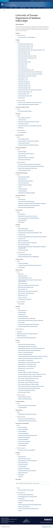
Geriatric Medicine (21, 214)
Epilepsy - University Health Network (25, 354)
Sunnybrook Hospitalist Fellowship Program (26, 201)
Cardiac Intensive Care (22, 65)
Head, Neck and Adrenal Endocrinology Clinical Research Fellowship (31, 166)
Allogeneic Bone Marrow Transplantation (25, 230)
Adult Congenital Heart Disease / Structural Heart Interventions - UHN (31, 49)
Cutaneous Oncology (22, 119)
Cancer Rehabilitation (22, 431)
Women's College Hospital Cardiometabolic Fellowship (28, 104)
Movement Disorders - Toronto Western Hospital (27, 364)
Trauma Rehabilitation (22, 445)
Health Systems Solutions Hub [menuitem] (47, 7)
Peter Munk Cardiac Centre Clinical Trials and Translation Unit (29, 102)
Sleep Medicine (21, 474)
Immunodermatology (22, 132)
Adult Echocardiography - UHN (24, 51)
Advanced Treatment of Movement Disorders (26, 344)
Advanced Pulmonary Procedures (24, 458)
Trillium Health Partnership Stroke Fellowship (26, 390)
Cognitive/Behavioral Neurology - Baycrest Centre (27, 346)
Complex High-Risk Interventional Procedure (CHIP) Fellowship (30, 71)
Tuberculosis (20, 476)
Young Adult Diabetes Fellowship (24, 170)
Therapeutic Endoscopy (22, 188)
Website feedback (48, 0)
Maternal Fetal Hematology (23, 240)
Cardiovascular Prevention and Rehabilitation (26, 37)
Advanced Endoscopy (22, 178)
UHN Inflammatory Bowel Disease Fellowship (26, 192)
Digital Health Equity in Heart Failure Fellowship (27, 75)
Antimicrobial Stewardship (23, 263)
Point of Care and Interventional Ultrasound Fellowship (28, 324)
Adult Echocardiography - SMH (24, 53)
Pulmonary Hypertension (23, 472)
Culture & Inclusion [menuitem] (4, 7)
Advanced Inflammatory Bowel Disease (25, 180)
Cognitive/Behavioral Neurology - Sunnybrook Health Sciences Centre (31, 348)
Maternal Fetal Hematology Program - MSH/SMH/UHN (28, 256)
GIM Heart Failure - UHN (22, 79)
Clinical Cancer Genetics (22, 275)
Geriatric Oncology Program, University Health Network (28, 218)
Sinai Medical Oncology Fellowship (24, 299)
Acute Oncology (21, 303)
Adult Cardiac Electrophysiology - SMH (25, 43)
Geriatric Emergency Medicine (24, 142)
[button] (32, 483)
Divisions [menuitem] (29, 7)
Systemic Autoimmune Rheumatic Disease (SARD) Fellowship (29, 504)
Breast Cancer (21, 273)
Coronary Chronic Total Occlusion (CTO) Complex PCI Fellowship (30, 73)
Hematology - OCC (21, 234)
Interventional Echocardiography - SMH (25, 45)
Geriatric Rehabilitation (22, 220)
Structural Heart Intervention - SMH (25, 95)
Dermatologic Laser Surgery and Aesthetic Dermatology (28, 121)
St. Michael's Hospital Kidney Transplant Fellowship (28, 326)
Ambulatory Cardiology (22, 59)
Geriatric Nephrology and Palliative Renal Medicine (26, 337)
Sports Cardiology (21, 97)
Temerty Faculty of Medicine (4, 0)
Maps (35, 0)
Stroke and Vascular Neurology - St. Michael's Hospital (28, 384)
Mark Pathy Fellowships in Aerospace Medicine (27, 405)
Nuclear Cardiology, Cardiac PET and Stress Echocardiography (30, 89)
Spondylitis (20, 502)
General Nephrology (22, 312)
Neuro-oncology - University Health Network (26, 380)
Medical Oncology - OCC (22, 289)
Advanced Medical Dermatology (24, 117)
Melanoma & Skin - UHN (22, 295)
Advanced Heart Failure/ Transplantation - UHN (27, 57)
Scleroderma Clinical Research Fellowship (26, 500)
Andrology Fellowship (22, 151)
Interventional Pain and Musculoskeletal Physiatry (27, 435)
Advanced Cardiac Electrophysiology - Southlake (27, 55)
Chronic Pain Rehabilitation (23, 433)
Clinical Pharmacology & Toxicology (25, 111)
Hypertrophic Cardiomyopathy (24, 81)
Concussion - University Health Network (25, 352)
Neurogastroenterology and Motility (25, 184)
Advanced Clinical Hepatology (24, 176)
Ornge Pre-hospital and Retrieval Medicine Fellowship (28, 144)
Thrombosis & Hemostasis (23, 249)
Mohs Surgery (20, 127)
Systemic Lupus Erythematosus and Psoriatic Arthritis (28, 508)
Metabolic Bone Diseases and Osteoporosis (26, 157)
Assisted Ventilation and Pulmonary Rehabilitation (27, 460)
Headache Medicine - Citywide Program (25, 360)
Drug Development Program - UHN (24, 277)
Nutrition (20, 186)
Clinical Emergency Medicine (23, 138)
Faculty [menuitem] (34, 7)
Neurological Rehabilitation (23, 439)
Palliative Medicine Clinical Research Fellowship (27, 420)
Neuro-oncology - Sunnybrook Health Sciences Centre (28, 378)
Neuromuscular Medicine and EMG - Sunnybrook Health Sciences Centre (32, 374)
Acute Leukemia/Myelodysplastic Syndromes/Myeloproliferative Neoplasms (32, 236)
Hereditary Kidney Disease (23, 316)
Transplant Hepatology (22, 190)
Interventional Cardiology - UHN (24, 83)
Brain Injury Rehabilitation (23, 429)
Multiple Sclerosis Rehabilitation (24, 437)
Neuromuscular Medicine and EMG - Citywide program (28, 372)
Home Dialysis (19, 331)
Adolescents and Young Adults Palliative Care (26, 418)
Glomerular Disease (21, 314)
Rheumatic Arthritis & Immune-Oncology (25, 489)
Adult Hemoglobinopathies (23, 228)
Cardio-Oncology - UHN (22, 67)
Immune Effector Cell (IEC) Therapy (24, 254)
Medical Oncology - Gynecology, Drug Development (28, 291)
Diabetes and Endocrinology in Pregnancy (26, 153)
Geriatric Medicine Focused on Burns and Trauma (27, 216)
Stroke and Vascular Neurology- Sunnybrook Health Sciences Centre (31, 386)
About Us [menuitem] (39, 7)
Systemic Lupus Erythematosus (24, 506)
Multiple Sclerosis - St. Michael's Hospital (26, 368)
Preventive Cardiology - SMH (23, 93)
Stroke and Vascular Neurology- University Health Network (29, 388)
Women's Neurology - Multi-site (24, 392)
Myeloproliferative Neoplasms (23, 244)
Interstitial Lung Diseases (23, 464)
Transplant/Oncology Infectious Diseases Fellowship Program (29, 265)
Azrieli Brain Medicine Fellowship (24, 396)
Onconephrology (21, 322)
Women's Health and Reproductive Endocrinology (27, 168)
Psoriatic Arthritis (21, 498)
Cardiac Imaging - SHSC (22, 63)
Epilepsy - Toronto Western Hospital (25, 398)
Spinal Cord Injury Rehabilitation (24, 441)
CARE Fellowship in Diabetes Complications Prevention (27, 333)
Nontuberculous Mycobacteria (24, 468)
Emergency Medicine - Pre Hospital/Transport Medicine (28, 140)
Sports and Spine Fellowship (23, 443)
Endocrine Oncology (22, 155)
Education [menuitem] (10, 7)
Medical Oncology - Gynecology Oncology (26, 293)
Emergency (32, 0)
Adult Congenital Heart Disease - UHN (25, 47)
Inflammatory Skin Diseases (23, 123)
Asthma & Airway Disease (23, 462)
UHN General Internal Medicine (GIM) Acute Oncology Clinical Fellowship (32, 203)
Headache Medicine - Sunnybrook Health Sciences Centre (29, 362)
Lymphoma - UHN (21, 238)
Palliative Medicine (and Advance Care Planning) (27, 414)
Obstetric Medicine (21, 199)
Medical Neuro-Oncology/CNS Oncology (25, 287)
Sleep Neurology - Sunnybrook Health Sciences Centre (28, 382)
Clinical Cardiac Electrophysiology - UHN (25, 69)
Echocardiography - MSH (23, 77)
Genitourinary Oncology (22, 283)
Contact (45, 0)
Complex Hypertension (22, 310)
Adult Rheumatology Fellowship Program (25, 494)
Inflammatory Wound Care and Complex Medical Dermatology (29, 125)
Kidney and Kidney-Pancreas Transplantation (26, 318)
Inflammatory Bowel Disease (23, 182)
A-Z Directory (41, 0)
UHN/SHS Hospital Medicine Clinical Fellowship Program (29, 205)
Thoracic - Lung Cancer (22, 297)
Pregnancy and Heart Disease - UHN (25, 91)
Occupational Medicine (22, 407)
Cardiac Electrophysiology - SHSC (24, 61)
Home (4, 10)
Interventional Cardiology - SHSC (24, 87)
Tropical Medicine (21, 267)
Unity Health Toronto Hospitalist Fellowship (26, 207)
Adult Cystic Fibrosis (22, 456)
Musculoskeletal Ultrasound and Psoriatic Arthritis (27, 496)
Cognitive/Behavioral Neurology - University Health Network (29, 350)
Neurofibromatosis (21, 370)
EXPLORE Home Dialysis (21, 335)
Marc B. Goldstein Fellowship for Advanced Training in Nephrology (30, 320)
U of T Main (37, 0)
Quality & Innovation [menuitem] (23, 7)
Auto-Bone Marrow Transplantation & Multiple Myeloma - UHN (30, 232)
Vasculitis (20, 510)
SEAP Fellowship (21, 222)
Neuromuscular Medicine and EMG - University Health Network (30, 376)
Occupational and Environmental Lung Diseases (27, 470)
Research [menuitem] (16, 7)
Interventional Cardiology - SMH (24, 85)
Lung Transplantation (22, 466)
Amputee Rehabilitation (22, 427)
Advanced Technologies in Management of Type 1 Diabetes (29, 164)
